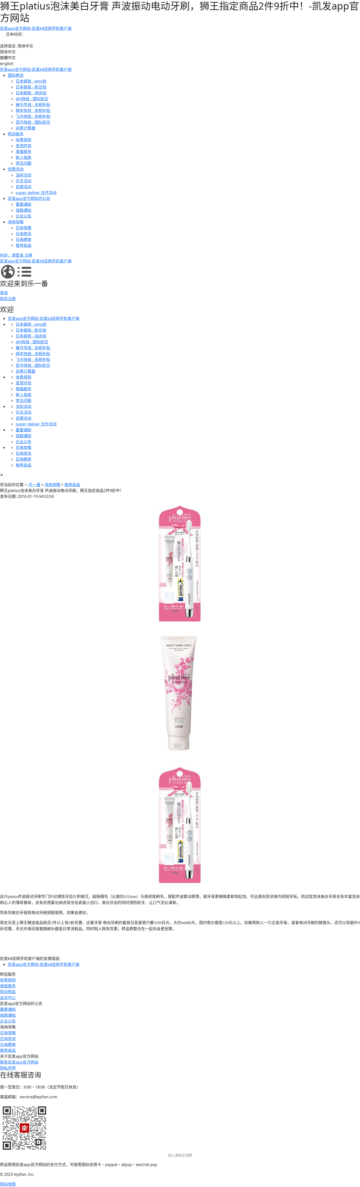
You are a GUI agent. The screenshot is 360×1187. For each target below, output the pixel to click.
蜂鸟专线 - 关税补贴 (33, 104)
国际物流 (16, 75)
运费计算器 (25, 128)
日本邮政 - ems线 (31, 81)
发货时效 (23, 145)
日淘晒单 (23, 239)
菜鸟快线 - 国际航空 (33, 122)
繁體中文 (8, 57)
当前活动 (23, 175)
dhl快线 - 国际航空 (32, 98)
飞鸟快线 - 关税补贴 (33, 116)
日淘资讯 (23, 233)
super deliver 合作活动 (36, 192)
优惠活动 (16, 169)
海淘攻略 (16, 222)
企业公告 (23, 216)
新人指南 (23, 157)
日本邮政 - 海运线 (31, 93)
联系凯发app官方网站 (19, 1062)
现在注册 (8, 298)
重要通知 (23, 204)
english (6, 63)
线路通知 (23, 210)
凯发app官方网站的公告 (29, 198)
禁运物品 (8, 991)
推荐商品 (23, 245)
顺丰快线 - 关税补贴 (33, 110)
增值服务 (23, 151)
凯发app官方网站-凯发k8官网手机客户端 (36, 28)
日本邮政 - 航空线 (31, 87)
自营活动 (23, 186)
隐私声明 (8, 1068)
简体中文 (8, 51)
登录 (4, 292)
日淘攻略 (23, 227)
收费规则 (23, 139)
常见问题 (23, 163)
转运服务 (16, 134)
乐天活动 (23, 181)
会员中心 (8, 997)
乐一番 (34, 484)
